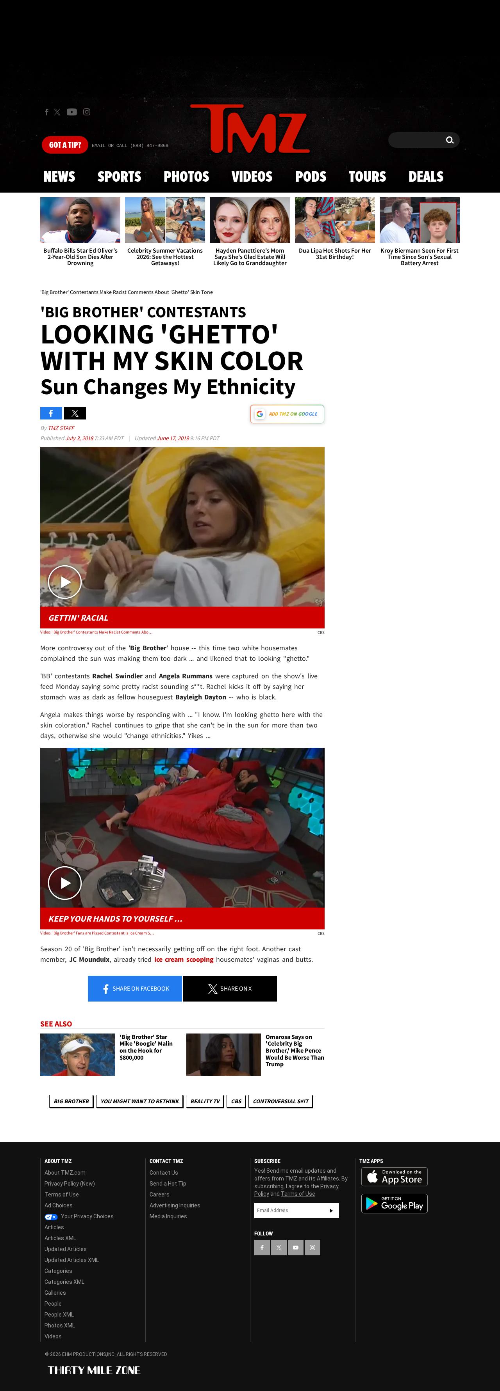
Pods (310, 177)
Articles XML (60, 1238)
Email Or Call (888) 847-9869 (130, 146)
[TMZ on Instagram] (86, 112)
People (53, 1304)
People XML (59, 1314)
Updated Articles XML (72, 1260)
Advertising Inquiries (175, 1205)
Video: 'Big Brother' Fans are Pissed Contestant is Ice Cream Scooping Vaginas (97, 933)
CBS (236, 1101)
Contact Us (164, 1173)
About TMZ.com (65, 1173)
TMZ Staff (61, 428)
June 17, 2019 (173, 438)
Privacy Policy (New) (70, 1183)
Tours (367, 177)
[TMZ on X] (58, 112)
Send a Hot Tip (168, 1183)
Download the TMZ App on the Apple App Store (394, 1177)
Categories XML (64, 1282)
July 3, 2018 (79, 438)
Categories (58, 1271)
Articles (54, 1227)
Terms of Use (62, 1194)
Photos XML (60, 1325)
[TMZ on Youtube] (72, 112)
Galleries (55, 1293)
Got (65, 145)
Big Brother (71, 1101)
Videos (252, 177)
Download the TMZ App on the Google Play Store (394, 1204)
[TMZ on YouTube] (296, 1247)
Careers (160, 1194)
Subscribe (331, 1210)
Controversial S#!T (280, 1101)
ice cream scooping (184, 959)
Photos (186, 177)
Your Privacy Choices (87, 1216)
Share (140, 988)
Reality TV (204, 1101)
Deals (426, 177)
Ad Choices (59, 1205)
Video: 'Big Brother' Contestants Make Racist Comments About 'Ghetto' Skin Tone (97, 632)
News (59, 177)
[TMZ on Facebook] (46, 112)
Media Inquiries (168, 1216)
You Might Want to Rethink (139, 1101)
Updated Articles (66, 1249)
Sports (119, 177)
